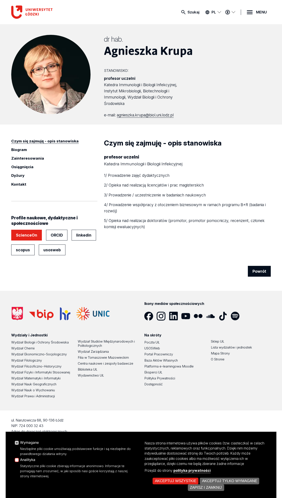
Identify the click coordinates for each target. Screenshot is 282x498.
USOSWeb (152, 348)
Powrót (259, 271)
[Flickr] (200, 316)
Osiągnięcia (22, 167)
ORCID (57, 235)
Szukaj (193, 12)
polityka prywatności (192, 470)
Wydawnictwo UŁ (91, 375)
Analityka (27, 460)
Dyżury (17, 175)
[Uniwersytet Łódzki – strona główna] (44, 12)
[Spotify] (237, 316)
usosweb (52, 250)
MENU (261, 12)
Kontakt (18, 184)
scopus (23, 250)
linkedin (83, 235)
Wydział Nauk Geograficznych (33, 384)
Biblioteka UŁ (87, 369)
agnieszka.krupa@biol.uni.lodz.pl (145, 115)
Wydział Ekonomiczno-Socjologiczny (39, 354)
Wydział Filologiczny (26, 360)
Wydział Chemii (23, 348)
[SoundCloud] (212, 316)
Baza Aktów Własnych (161, 360)
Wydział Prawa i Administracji (33, 396)
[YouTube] (187, 316)
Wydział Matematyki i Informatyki (36, 378)
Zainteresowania (27, 158)
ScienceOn (26, 235)
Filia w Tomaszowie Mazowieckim (103, 357)
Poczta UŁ (152, 342)
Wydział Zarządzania (93, 351)
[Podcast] (249, 316)
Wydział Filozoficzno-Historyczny (36, 366)
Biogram (19, 149)
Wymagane (29, 443)
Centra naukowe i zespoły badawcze (105, 363)
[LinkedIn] (175, 316)
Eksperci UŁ (153, 372)
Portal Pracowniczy (158, 354)
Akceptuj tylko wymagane (229, 481)
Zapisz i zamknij (206, 487)
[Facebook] (150, 316)
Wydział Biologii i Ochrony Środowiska (40, 342)
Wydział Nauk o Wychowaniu (33, 390)
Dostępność (153, 384)
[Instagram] (163, 316)
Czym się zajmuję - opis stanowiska (45, 141)
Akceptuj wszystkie (175, 481)
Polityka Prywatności (159, 378)
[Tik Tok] (224, 316)
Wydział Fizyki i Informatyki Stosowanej (40, 372)
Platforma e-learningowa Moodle (169, 366)
